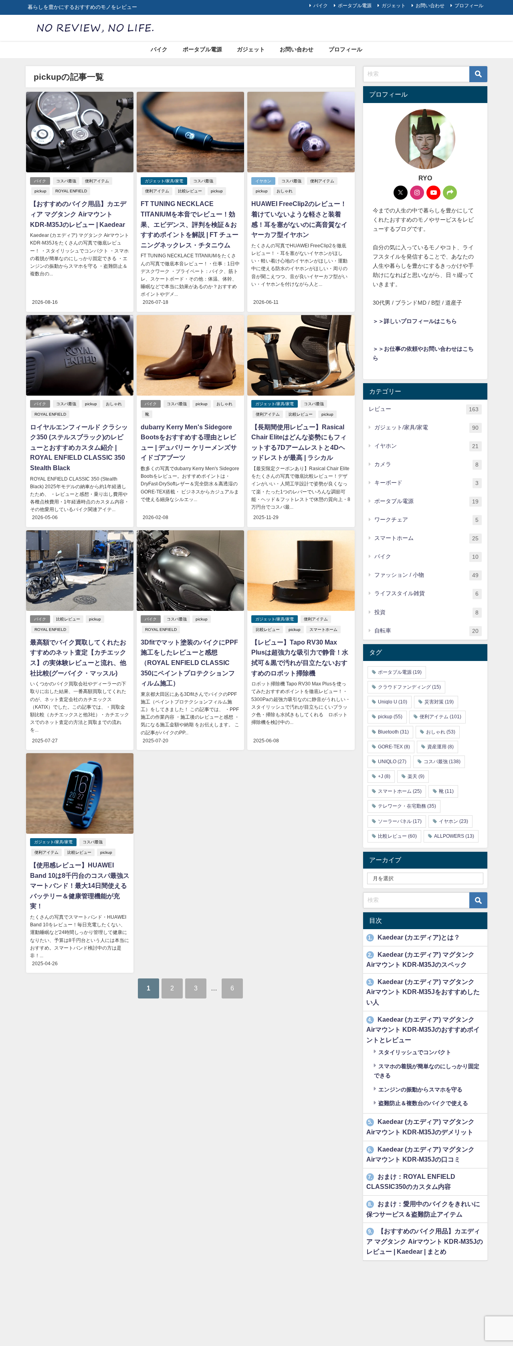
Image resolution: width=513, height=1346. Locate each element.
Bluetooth (393, 732)
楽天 (416, 776)
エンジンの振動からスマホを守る (420, 1089)
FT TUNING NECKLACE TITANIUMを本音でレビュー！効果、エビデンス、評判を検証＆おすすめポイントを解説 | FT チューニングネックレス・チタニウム (189, 224)
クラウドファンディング (409, 687)
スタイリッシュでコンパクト (414, 1052)
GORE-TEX (394, 746)
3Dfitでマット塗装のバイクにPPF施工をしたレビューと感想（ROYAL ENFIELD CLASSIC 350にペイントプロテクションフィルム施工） (189, 662)
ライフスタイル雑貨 (426, 593)
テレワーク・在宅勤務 (407, 806)
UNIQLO (392, 761)
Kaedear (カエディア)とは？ (414, 937)
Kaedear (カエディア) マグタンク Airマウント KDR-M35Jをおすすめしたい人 (423, 991)
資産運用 (440, 746)
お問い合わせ (430, 5)
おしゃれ (285, 191)
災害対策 (439, 701)
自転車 (426, 631)
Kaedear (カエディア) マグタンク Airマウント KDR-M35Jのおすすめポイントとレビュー (423, 1029)
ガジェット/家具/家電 (164, 181)
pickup (40, 191)
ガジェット (394, 5)
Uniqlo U (392, 701)
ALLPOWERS (454, 836)
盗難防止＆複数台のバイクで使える (422, 1103)
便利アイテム (97, 181)
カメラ (426, 464)
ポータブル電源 (355, 5)
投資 (426, 612)
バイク (320, 5)
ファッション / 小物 (426, 575)
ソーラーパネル (400, 821)
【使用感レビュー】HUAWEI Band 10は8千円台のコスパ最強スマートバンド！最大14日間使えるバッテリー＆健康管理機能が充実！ (79, 885)
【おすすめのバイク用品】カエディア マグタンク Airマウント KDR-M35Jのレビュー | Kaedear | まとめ (424, 1241)
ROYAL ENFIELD (71, 191)
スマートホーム (323, 629)
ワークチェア (426, 520)
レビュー (424, 409)
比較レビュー (190, 191)
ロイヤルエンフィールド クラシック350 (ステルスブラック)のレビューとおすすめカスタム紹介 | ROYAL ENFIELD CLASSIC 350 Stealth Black (79, 447)
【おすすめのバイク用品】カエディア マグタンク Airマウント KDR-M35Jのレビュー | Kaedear (78, 213)
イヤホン (263, 181)
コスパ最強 (66, 181)
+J (384, 776)
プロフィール (468, 5)
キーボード (426, 483)
